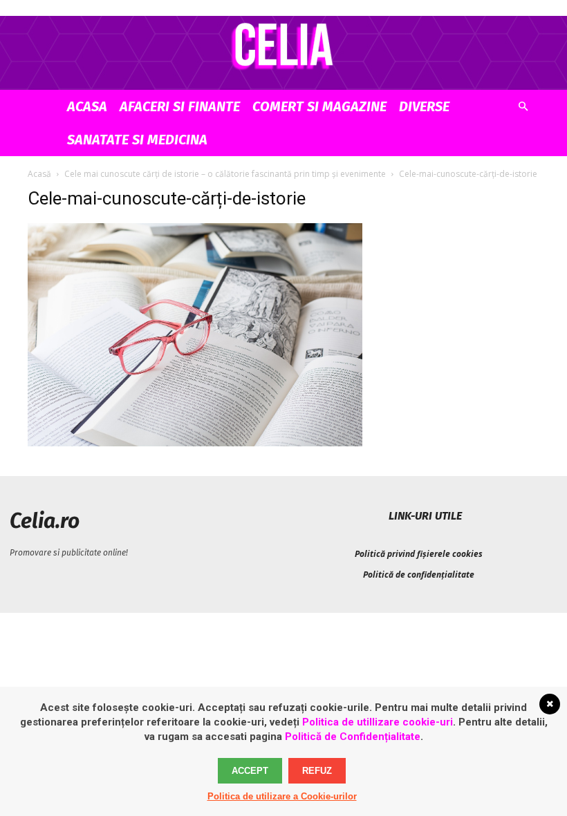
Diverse (424, 106)
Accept (250, 771)
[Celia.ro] (283, 45)
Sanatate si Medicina (137, 139)
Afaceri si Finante (180, 106)
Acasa (87, 106)
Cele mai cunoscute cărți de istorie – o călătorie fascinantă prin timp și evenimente (225, 174)
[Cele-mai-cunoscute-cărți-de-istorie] (195, 442)
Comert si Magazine (319, 106)
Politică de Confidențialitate (352, 736)
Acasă (39, 174)
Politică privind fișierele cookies (419, 554)
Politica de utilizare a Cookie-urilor (282, 796)
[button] (522, 106)
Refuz (317, 771)
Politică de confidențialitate (418, 574)
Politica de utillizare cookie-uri (377, 722)
